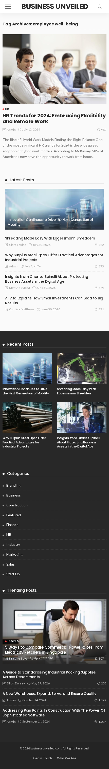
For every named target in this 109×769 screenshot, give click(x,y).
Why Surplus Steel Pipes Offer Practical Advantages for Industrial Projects (54, 257)
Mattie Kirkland (19, 288)
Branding (13, 485)
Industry (13, 544)
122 (101, 245)
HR (7, 108)
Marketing (14, 554)
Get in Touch (42, 758)
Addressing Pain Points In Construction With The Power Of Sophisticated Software (54, 713)
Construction (17, 505)
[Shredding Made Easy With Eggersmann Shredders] (81, 368)
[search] (99, 6)
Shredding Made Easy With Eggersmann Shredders (50, 238)
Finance (12, 524)
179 (101, 288)
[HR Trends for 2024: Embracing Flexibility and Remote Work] (54, 69)
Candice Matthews (21, 309)
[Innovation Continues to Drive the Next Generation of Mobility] (54, 209)
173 (101, 266)
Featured (13, 515)
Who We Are (66, 758)
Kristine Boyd (18, 658)
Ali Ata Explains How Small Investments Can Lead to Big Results (54, 301)
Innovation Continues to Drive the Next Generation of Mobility (50, 222)
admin (11, 130)
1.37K (102, 700)
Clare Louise (17, 245)
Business (13, 495)
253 (103, 683)
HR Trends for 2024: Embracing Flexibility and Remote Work (54, 118)
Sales (10, 564)
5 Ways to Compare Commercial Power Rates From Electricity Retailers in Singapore (54, 650)
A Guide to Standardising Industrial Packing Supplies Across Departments (49, 675)
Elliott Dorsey (16, 683)
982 (103, 130)
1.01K (102, 722)
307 (101, 658)
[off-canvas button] (8, 7)
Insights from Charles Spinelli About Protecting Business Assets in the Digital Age (46, 279)
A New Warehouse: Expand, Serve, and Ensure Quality (49, 693)
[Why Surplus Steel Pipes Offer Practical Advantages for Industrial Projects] (27, 417)
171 (101, 309)
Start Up (13, 574)
